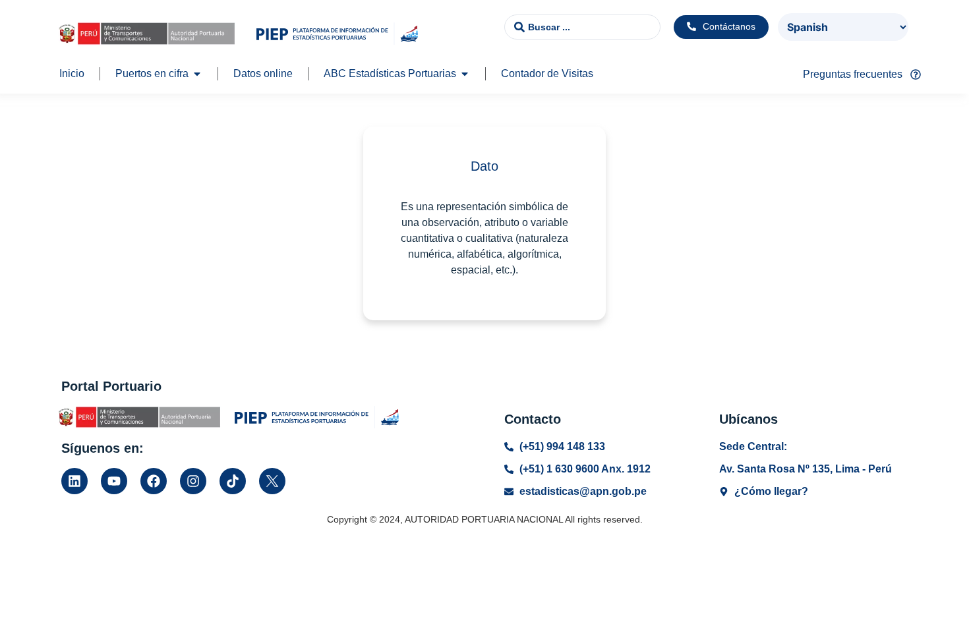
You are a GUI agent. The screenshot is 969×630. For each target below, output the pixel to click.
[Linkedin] (74, 481)
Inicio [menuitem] (71, 73)
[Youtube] (114, 481)
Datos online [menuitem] (263, 73)
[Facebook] (153, 481)
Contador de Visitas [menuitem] (547, 73)
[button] (197, 74)
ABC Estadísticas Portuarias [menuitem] (390, 73)
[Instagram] (193, 481)
